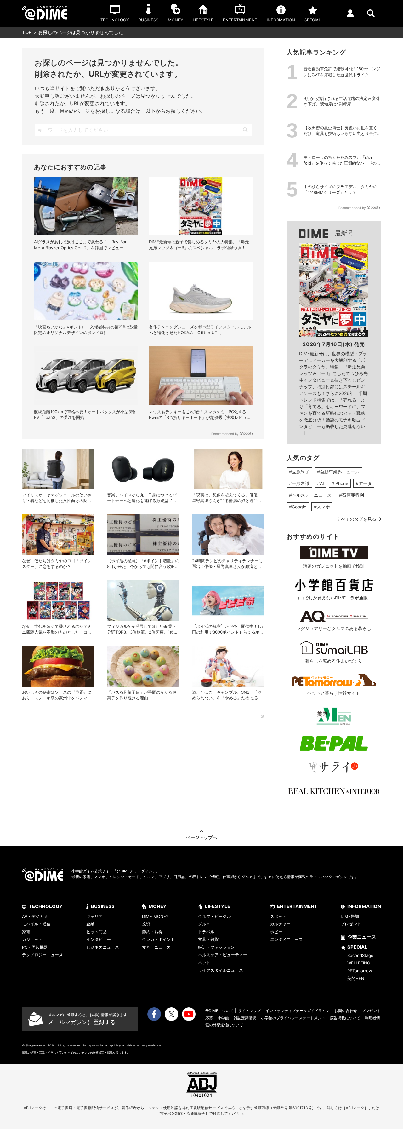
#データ (364, 483)
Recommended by (225, 434)
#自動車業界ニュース (338, 471)
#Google (297, 506)
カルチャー (280, 923)
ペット (204, 962)
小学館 (223, 1018)
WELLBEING (358, 962)
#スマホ (322, 506)
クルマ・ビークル (214, 916)
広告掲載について (345, 1018)
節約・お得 (152, 931)
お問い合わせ (345, 1010)
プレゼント (351, 923)
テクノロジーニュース (42, 954)
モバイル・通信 (36, 923)
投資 (146, 923)
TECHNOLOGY (46, 906)
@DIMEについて (219, 1010)
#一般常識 (299, 483)
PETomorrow (359, 970)
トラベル (206, 931)
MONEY (158, 906)
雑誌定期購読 (245, 1018)
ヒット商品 (96, 931)
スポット (278, 916)
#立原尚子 (299, 471)
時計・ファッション (216, 947)
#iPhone (340, 483)
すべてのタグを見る (356, 519)
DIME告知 (350, 916)
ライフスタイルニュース (220, 970)
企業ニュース (362, 937)
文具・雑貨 (208, 939)
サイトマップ (249, 1010)
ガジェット (32, 939)
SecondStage (360, 955)
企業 (90, 923)
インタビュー (98, 939)
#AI (320, 483)
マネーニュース (156, 947)
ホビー (276, 931)
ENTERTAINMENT (297, 906)
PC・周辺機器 (35, 947)
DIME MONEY (155, 916)
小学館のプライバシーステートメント (293, 1018)
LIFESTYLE (217, 906)
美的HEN (355, 978)
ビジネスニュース (102, 947)
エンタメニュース (286, 939)
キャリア (94, 916)
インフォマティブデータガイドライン (297, 1010)
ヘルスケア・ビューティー (222, 954)
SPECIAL (357, 947)
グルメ (204, 923)
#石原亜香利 (351, 495)
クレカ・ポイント (158, 939)
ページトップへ (201, 837)
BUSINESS (103, 906)
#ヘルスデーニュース (310, 495)
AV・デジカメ (35, 916)
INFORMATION (364, 906)
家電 (26, 931)
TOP (27, 32)
